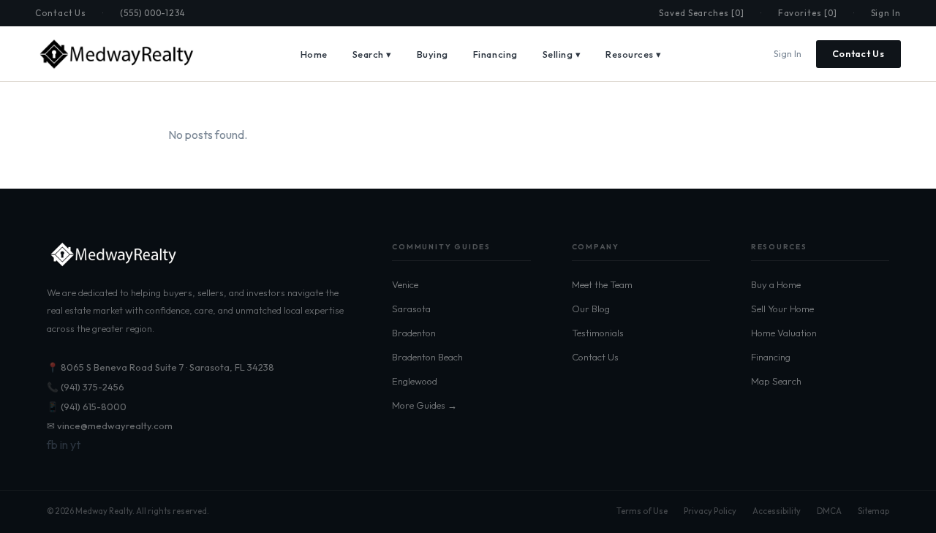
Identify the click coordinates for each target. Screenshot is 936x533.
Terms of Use (642, 511)
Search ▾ (372, 54)
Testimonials (598, 333)
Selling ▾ (562, 54)
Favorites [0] (807, 12)
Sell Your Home (782, 308)
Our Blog (591, 308)
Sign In (886, 12)
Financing (495, 54)
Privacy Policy (710, 511)
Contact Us (60, 12)
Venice (405, 284)
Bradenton (414, 333)
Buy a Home (776, 284)
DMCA (829, 511)
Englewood (414, 381)
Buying (432, 54)
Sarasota (411, 308)
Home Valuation (784, 333)
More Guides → (424, 405)
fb (52, 444)
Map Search (776, 381)
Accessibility (776, 511)
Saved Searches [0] (701, 12)
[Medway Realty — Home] (115, 54)
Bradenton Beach (427, 357)
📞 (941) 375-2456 (85, 387)
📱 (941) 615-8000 (87, 406)
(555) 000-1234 (152, 12)
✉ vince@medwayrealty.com (110, 425)
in (64, 444)
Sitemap (873, 511)
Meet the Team (602, 284)
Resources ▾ (633, 54)
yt (75, 444)
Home (314, 54)
